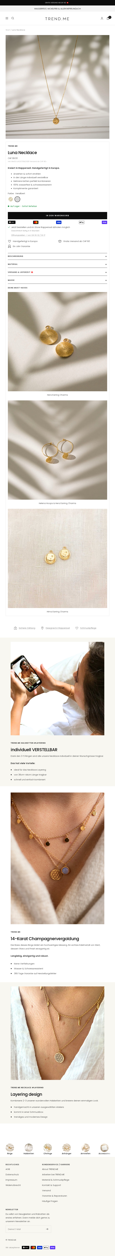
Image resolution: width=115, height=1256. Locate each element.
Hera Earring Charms (57, 395)
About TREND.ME (50, 1169)
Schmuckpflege (88, 628)
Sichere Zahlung (27, 628)
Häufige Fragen (50, 1201)
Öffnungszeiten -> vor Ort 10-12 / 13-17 (28, 235)
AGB (8, 1169)
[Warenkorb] (108, 18)
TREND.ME (13, 146)
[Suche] (13, 18)
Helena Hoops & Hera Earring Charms (57, 503)
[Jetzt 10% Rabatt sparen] (47, 1229)
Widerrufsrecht (13, 1185)
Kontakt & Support (51, 1185)
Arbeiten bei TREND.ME (53, 1174)
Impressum (11, 1179)
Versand (46, 1190)
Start (8, 30)
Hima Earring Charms (57, 611)
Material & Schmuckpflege (55, 1179)
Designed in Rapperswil (58, 628)
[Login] (102, 18)
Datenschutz (12, 1174)
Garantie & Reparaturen (54, 1195)
